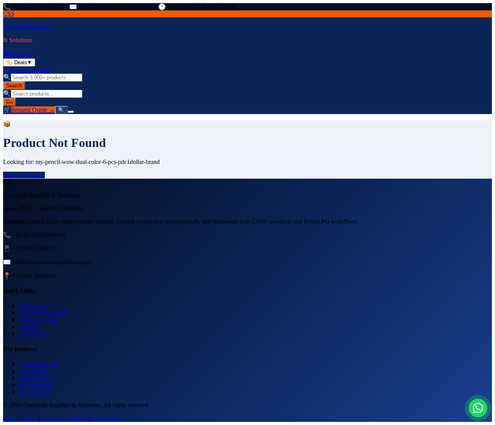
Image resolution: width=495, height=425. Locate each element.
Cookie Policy (107, 418)
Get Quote (40, 70)
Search (14, 86)
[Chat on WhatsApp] (478, 408)
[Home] (6, 54)
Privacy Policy (21, 418)
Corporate (15, 70)
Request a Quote (39, 319)
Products (20, 54)
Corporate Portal (39, 364)
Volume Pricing (37, 378)
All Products (34, 305)
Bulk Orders (34, 371)
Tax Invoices (34, 392)
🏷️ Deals (19, 62)
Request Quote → (33, 109)
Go (9, 102)
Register (29, 326)
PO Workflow (36, 385)
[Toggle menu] (71, 112)
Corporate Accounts (43, 312)
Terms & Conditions (64, 418)
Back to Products (24, 175)
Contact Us (32, 333)
